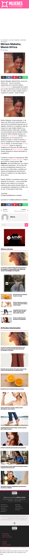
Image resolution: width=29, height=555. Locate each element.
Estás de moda (6, 535)
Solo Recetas (5, 533)
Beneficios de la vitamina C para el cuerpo (20, 295)
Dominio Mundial (4, 506)
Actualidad (4, 40)
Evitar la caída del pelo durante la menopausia (19, 318)
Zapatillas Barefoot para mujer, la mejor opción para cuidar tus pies (19, 311)
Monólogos (3, 511)
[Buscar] (26, 225)
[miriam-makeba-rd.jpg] (14, 106)
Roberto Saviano (6, 87)
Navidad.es (3, 508)
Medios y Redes (21, 497)
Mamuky (4, 543)
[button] (14, 523)
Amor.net (4, 541)
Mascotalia (17, 504)
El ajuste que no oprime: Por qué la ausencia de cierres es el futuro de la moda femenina (13, 369)
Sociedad (23, 40)
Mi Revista (17, 509)
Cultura (11, 40)
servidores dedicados (16, 519)
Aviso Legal (20, 547)
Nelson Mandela (18, 149)
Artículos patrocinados (8, 499)
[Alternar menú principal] (26, 4)
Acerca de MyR (17, 500)
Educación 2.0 (4, 504)
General (17, 40)
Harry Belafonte (12, 136)
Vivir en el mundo (6, 544)
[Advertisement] (14, 23)
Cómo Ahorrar (18, 506)
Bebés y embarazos (7, 537)
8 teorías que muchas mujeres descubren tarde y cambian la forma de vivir (14, 467)
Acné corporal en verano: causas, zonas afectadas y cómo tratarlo (20, 304)
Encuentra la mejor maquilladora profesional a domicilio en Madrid (13, 487)
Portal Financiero (19, 508)
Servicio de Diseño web (20, 499)
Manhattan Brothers (16, 159)
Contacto (10, 500)
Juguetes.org (4, 509)
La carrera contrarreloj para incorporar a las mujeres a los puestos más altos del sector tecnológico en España (13, 269)
